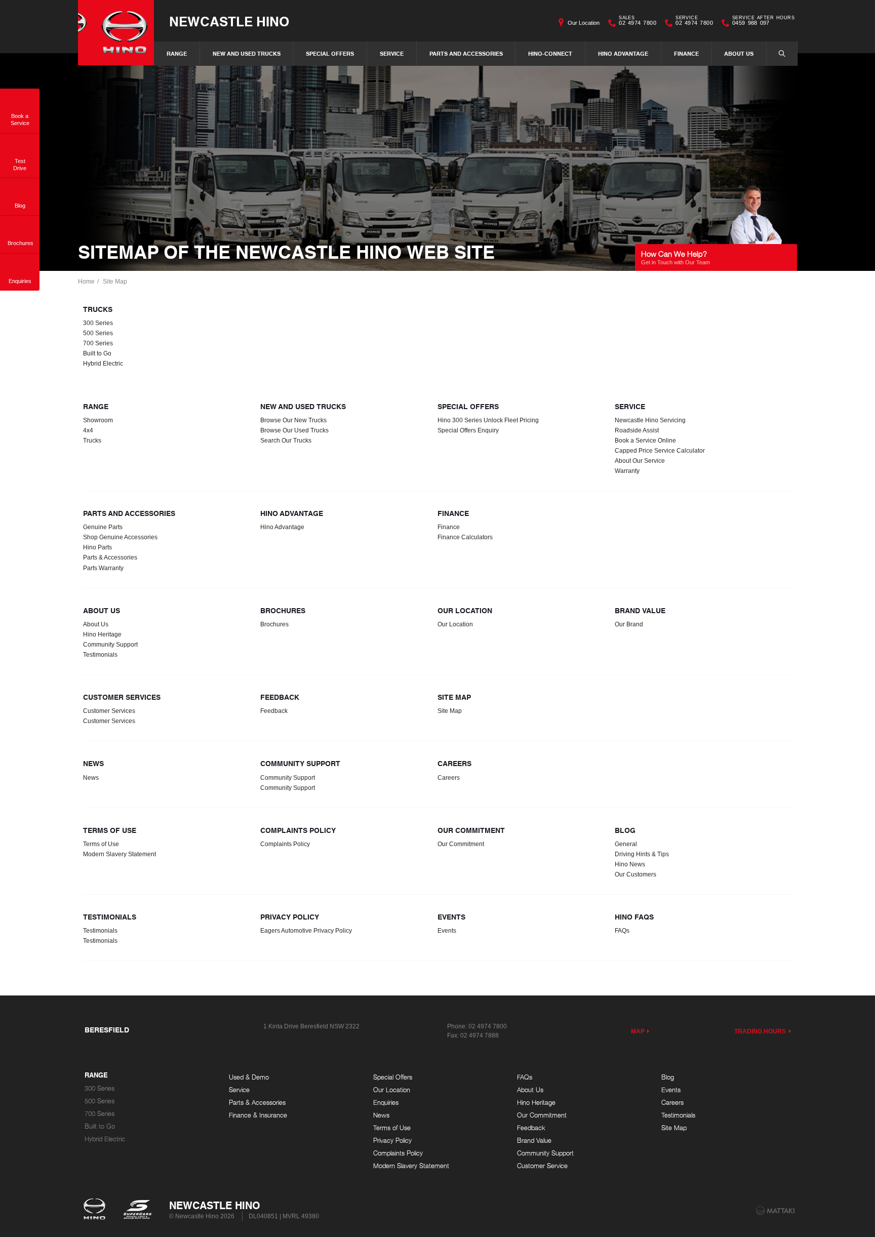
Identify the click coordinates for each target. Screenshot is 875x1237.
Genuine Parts (103, 527)
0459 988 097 (763, 22)
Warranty (627, 470)
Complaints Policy (285, 844)
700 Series (98, 343)
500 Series (98, 333)
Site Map (115, 281)
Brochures (274, 624)
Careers (448, 777)
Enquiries (386, 1102)
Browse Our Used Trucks (294, 430)
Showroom (98, 420)
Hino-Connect (550, 53)
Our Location (584, 23)
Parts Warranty (103, 568)
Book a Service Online (645, 440)
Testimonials (100, 654)
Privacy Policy (392, 1140)
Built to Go (97, 353)
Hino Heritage (102, 634)
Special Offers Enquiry (468, 430)
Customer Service (542, 1166)
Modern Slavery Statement (119, 854)
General (626, 844)
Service (392, 53)
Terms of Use (101, 844)
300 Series (98, 323)
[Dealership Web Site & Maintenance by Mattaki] (775, 1210)
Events (446, 930)
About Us (738, 53)
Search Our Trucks (285, 440)
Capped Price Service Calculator (660, 450)
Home (86, 281)
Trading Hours (760, 1031)
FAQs (622, 930)
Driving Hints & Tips (642, 854)
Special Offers (330, 53)
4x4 (88, 430)
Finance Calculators (465, 537)
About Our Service (640, 460)
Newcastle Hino (229, 21)
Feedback (274, 710)
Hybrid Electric (103, 363)
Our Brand (629, 624)
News (91, 777)
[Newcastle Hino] (116, 32)
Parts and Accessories (466, 53)
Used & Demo (249, 1077)
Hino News (630, 864)
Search (782, 54)
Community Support (110, 644)
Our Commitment (460, 844)
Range (177, 53)
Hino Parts (97, 547)
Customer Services (109, 710)
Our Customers (635, 874)
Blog (667, 1077)
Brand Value (534, 1140)
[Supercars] (137, 1210)
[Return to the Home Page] (96, 1210)
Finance (686, 53)
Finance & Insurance (258, 1115)
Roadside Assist (637, 430)
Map (638, 1031)
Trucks (92, 440)
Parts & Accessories (110, 557)
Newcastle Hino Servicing (650, 420)
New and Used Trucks (247, 53)
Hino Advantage (623, 53)
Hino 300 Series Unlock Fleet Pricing (488, 420)
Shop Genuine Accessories (120, 537)
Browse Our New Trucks (293, 420)
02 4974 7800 (637, 22)
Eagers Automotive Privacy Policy (306, 930)
